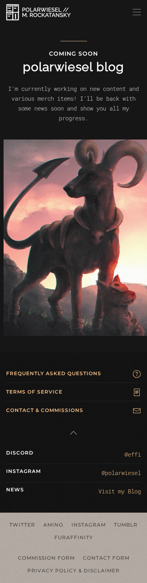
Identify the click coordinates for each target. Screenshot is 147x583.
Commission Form (46, 558)
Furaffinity (73, 537)
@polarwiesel (121, 473)
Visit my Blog (119, 491)
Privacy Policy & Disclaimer (73, 570)
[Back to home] (38, 12)
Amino (53, 525)
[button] (137, 12)
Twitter (22, 525)
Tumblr (126, 525)
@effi (133, 454)
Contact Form (106, 558)
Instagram (88, 525)
